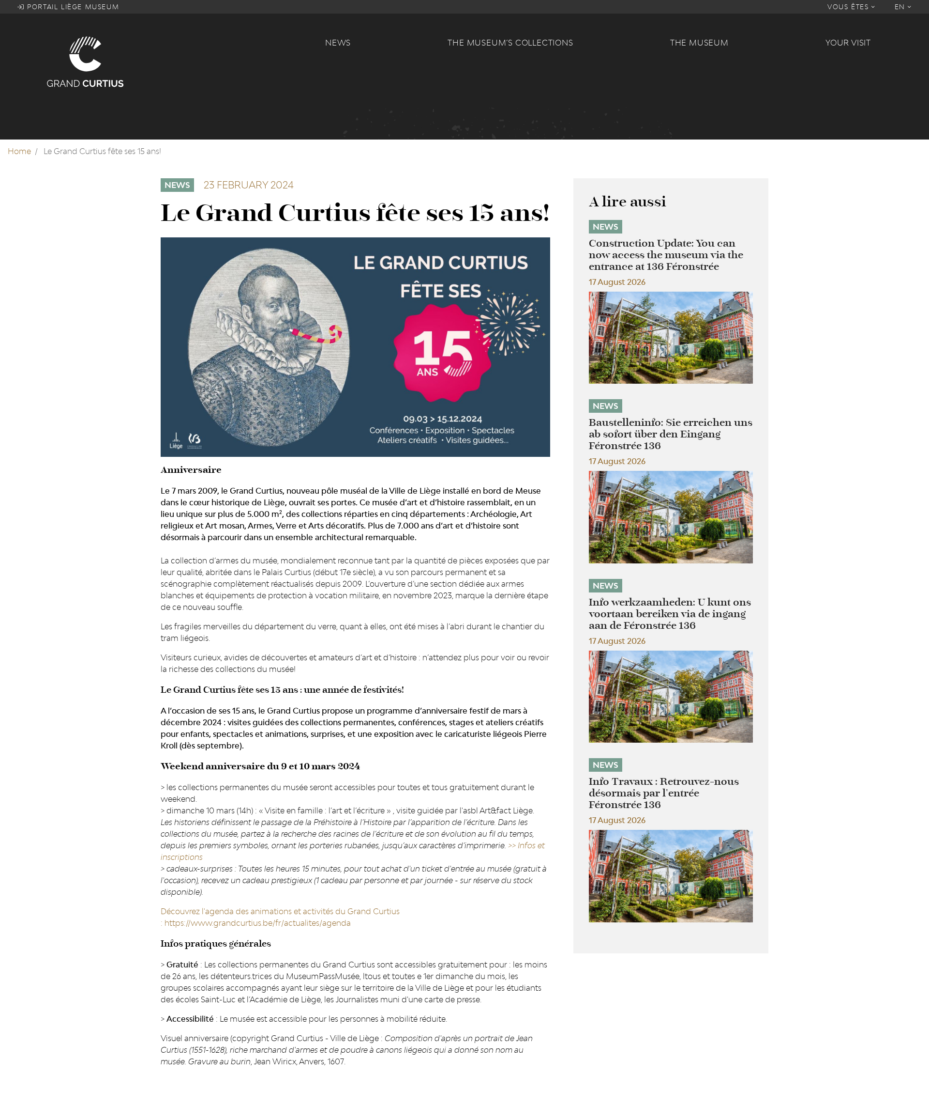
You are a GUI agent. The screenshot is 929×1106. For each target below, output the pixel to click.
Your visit (848, 42)
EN (901, 7)
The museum (699, 42)
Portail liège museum (72, 7)
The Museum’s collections (510, 42)
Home (19, 151)
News (338, 42)
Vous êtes (849, 7)
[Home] (180, 61)
